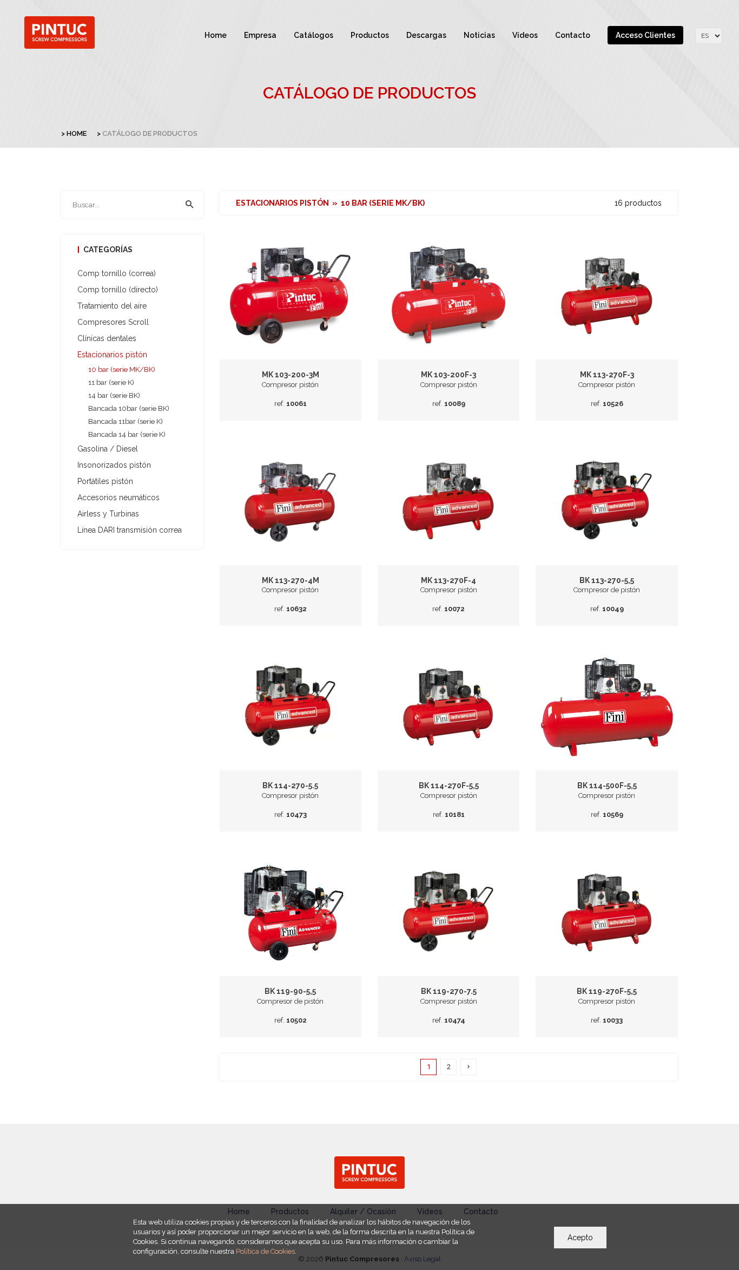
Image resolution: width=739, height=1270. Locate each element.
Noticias (479, 35)
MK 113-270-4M (290, 580)
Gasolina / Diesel (107, 448)
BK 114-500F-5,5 (607, 785)
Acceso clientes (645, 35)
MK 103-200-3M (290, 374)
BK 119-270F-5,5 (607, 991)
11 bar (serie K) (111, 382)
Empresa (260, 35)
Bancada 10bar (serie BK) (128, 408)
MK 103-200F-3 (448, 374)
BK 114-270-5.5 (290, 785)
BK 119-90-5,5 (290, 991)
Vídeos (525, 35)
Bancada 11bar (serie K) (125, 421)
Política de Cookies (265, 1251)
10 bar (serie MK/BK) (121, 369)
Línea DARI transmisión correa (129, 530)
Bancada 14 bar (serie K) (127, 434)
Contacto (572, 35)
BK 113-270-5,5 (606, 580)
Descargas (426, 35)
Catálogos (313, 35)
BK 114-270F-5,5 (449, 785)
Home (215, 35)
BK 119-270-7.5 (449, 991)
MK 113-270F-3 (607, 374)
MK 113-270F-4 (448, 580)
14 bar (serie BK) (114, 395)
